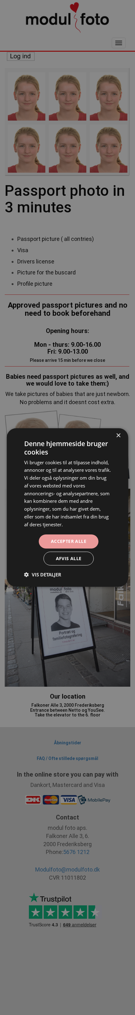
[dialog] (67, 507)
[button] (42, 574)
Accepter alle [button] (68, 541)
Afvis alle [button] (69, 558)
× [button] (118, 435)
